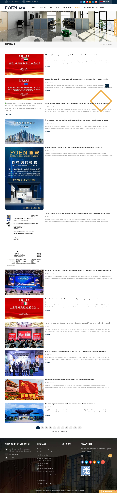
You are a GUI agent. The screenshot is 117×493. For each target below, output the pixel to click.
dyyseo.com (81, 491)
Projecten (67, 7)
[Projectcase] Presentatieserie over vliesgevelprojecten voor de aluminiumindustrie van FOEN (76, 120)
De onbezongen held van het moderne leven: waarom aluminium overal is (70, 404)
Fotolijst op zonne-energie (45, 483)
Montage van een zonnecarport (42, 479)
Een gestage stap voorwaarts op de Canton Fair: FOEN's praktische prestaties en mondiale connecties (75, 351)
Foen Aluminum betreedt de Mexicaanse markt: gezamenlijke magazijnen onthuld (72, 299)
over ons (42, 7)
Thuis (33, 7)
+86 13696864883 (14, 2)
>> (79, 428)
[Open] (115, 27)
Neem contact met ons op (94, 7)
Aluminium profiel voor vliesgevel (44, 464)
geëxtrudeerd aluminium (45, 469)
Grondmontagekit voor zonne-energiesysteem (44, 459)
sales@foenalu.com (32, 2)
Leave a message (108, 491)
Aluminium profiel (42, 455)
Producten (54, 7)
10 (75, 428)
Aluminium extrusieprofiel (45, 452)
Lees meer (48, 66)
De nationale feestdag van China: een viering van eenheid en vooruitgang (70, 380)
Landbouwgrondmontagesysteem (48, 475)
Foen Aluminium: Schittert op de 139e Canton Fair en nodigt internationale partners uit (73, 148)
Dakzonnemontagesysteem (46, 472)
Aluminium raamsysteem (45, 449)
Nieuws (77, 7)
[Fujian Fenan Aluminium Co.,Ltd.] (15, 7)
